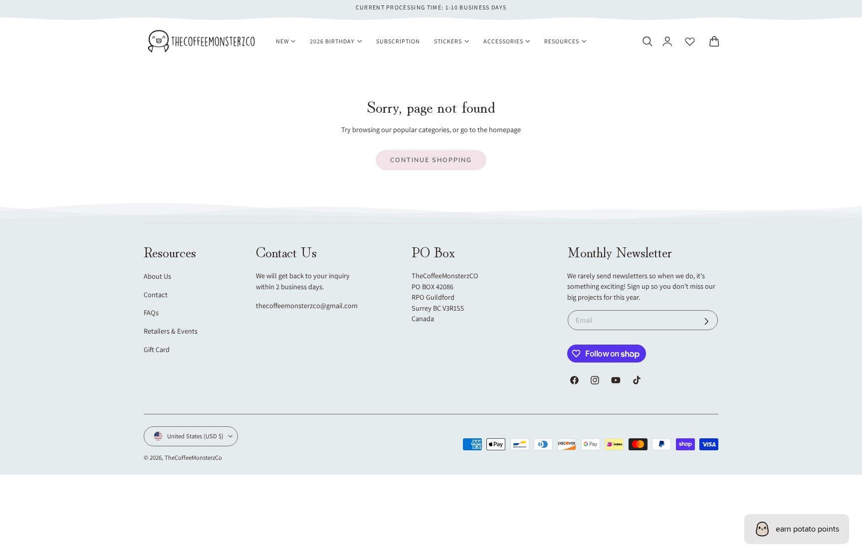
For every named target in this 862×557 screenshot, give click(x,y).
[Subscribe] (706, 321)
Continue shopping (431, 160)
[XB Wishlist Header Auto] (690, 41)
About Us (157, 276)
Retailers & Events (171, 331)
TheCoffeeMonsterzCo (193, 457)
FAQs (151, 312)
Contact (156, 294)
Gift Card (157, 349)
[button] (647, 41)
